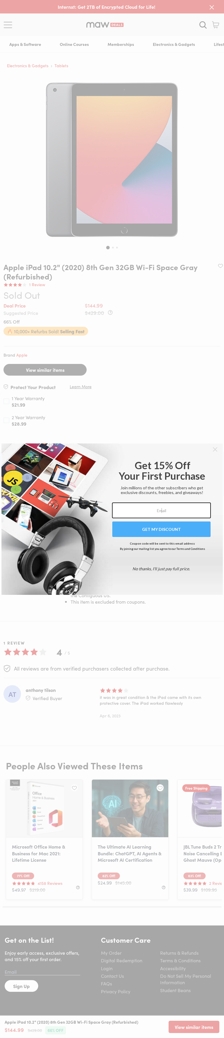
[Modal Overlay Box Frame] (112, 519)
